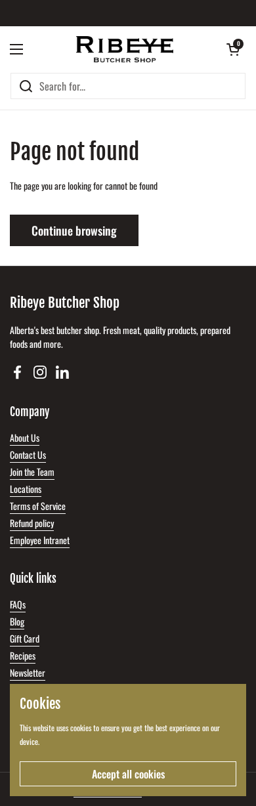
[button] (233, 49)
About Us (24, 437)
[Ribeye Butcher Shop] (124, 49)
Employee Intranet (40, 540)
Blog (17, 621)
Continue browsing (74, 230)
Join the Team (32, 471)
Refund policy (32, 523)
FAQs (18, 604)
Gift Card (24, 638)
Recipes (22, 655)
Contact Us (28, 454)
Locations (25, 489)
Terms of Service (38, 506)
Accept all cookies (128, 774)
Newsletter (27, 672)
